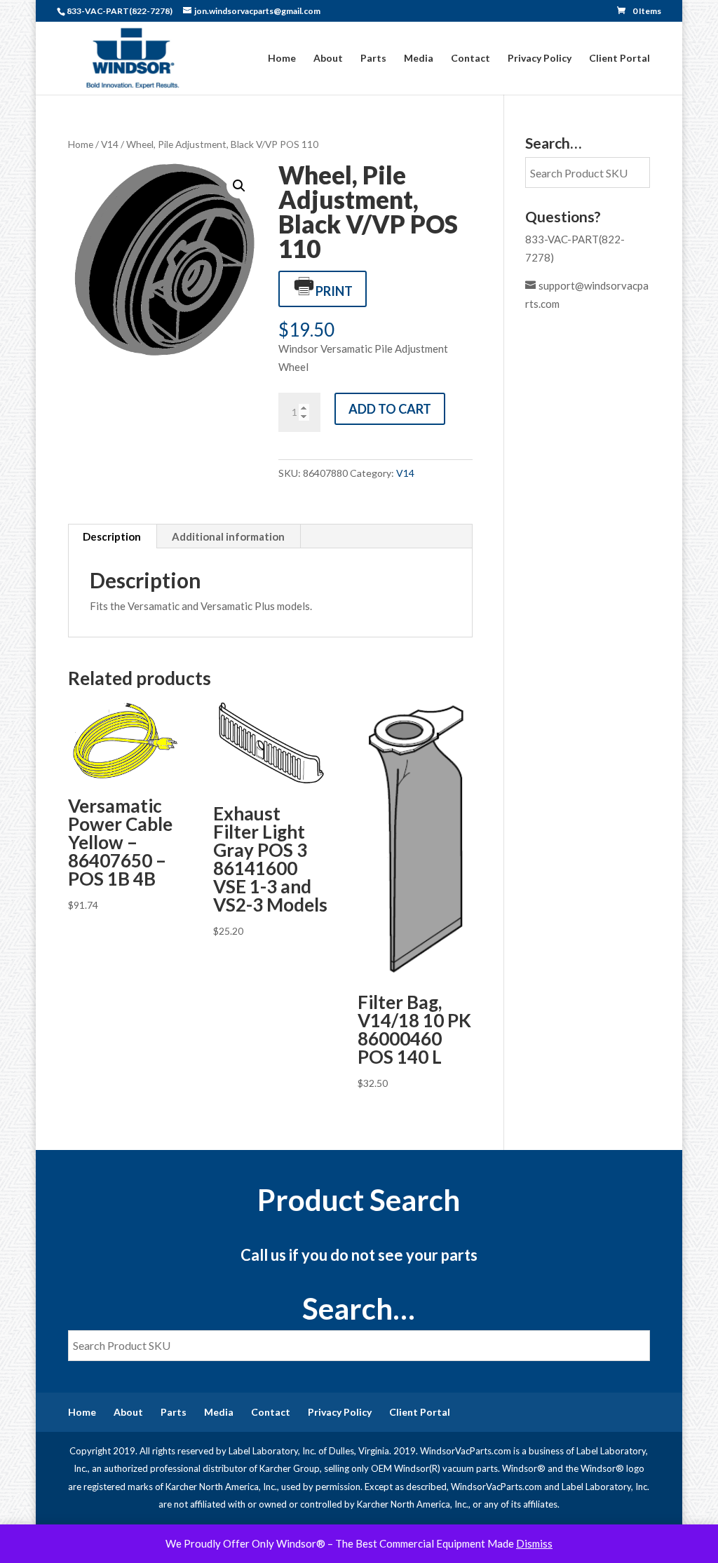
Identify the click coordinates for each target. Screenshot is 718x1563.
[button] (239, 185)
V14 (109, 144)
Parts (373, 58)
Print (334, 291)
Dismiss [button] (534, 1543)
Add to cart (389, 409)
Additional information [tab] (228, 536)
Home (282, 58)
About (328, 58)
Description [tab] (112, 536)
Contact (470, 58)
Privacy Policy (539, 58)
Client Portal (619, 58)
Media (418, 58)
